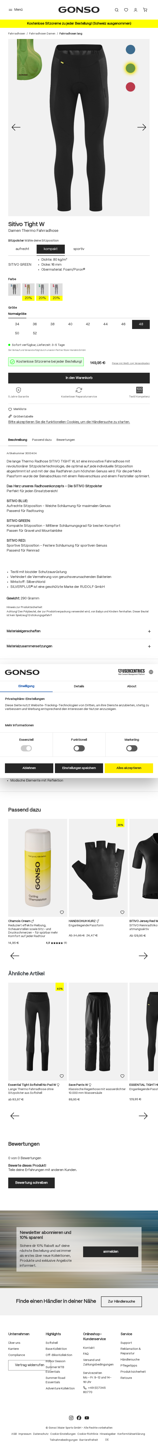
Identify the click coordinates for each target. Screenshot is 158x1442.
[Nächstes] (142, 127)
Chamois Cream (19, 921)
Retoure (126, 1378)
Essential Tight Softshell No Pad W (32, 1085)
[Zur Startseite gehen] (79, 10)
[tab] (22, 250)
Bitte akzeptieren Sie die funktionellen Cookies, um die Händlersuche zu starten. (69, 422)
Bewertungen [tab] (24, 1144)
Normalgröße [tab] (17, 313)
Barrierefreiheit (88, 1440)
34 (17, 324)
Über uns (14, 1343)
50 (17, 333)
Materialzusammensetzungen (29, 646)
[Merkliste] (61, 912)
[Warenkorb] (145, 10)
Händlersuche (130, 1359)
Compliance (16, 1355)
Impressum (25, 1434)
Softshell (52, 1343)
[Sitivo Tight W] (79, 127)
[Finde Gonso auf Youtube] (87, 1418)
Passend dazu (42, 440)
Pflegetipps (129, 1365)
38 (52, 324)
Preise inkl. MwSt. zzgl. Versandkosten (131, 363)
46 (123, 324)
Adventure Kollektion (60, 1388)
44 (105, 324)
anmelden (110, 1251)
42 (88, 324)
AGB (14, 1434)
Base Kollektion (56, 1349)
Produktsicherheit (133, 1371)
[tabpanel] (79, 264)
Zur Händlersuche (121, 1301)
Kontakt (89, 1347)
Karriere (13, 1349)
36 (35, 324)
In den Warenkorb (79, 378)
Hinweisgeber (108, 1434)
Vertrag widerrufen (29, 1365)
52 (35, 333)
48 (141, 324)
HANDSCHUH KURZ (82, 921)
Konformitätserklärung (131, 1434)
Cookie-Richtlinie (87, 1434)
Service (126, 1334)
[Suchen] (116, 10)
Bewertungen (66, 440)
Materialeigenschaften (24, 631)
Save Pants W (79, 1085)
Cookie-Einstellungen (63, 1434)
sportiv (78, 249)
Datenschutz (41, 1434)
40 (70, 324)
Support (126, 1343)
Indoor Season (55, 1361)
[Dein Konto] (135, 10)
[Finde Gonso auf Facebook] (79, 1418)
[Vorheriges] (16, 127)
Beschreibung (17, 440)
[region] (79, 127)
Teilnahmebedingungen (64, 1440)
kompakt (51, 249)
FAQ (86, 1353)
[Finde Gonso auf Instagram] (71, 1418)
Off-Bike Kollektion (59, 1355)
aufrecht (22, 249)
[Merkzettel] (126, 10)
